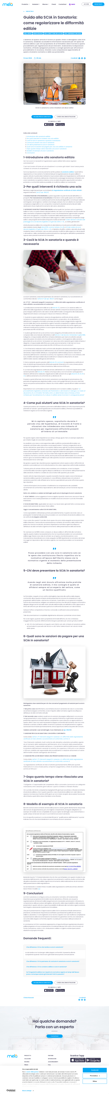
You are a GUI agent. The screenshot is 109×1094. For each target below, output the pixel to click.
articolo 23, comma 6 (56, 362)
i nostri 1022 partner (32, 1072)
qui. (39, 889)
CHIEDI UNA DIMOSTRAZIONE (66, 117)
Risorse (26, 1062)
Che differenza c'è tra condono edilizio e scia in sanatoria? (46, 967)
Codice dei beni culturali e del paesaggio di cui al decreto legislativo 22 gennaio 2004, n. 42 (54, 221)
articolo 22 (55, 308)
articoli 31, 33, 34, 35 (77, 374)
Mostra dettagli (26, 1090)
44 (24, 376)
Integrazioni (52, 1059)
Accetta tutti (94, 1070)
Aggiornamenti (53, 1062)
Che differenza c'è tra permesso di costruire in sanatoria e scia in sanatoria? (52, 961)
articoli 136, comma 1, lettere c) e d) (52, 227)
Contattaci (54, 1036)
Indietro (29, 11)
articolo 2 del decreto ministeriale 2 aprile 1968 (70, 335)
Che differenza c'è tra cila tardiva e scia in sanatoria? (44, 947)
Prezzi (26, 1065)
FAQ (49, 1065)
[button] (25, 4)
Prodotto (27, 1055)
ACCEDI (86, 4)
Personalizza (94, 1075)
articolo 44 (41, 372)
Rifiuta (95, 1081)
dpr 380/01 (67, 730)
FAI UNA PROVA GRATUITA (42, 117)
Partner (50, 1055)
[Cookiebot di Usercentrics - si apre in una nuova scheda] (11, 1090)
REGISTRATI (98, 4)
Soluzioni (27, 1059)
